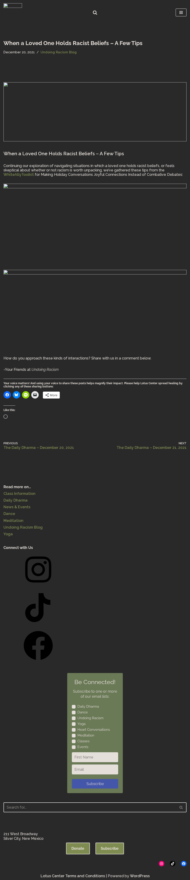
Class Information (19, 493)
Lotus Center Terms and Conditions (73, 876)
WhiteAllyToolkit (18, 174)
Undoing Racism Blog (59, 52)
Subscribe (95, 784)
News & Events (16, 507)
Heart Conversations (93, 730)
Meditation (13, 520)
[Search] (95, 12)
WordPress (140, 876)
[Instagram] (38, 585)
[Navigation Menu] (181, 12)
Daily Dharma (15, 500)
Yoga (8, 534)
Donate (77, 848)
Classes (83, 741)
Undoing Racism (90, 718)
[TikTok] (38, 623)
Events (82, 747)
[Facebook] (38, 661)
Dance (9, 514)
